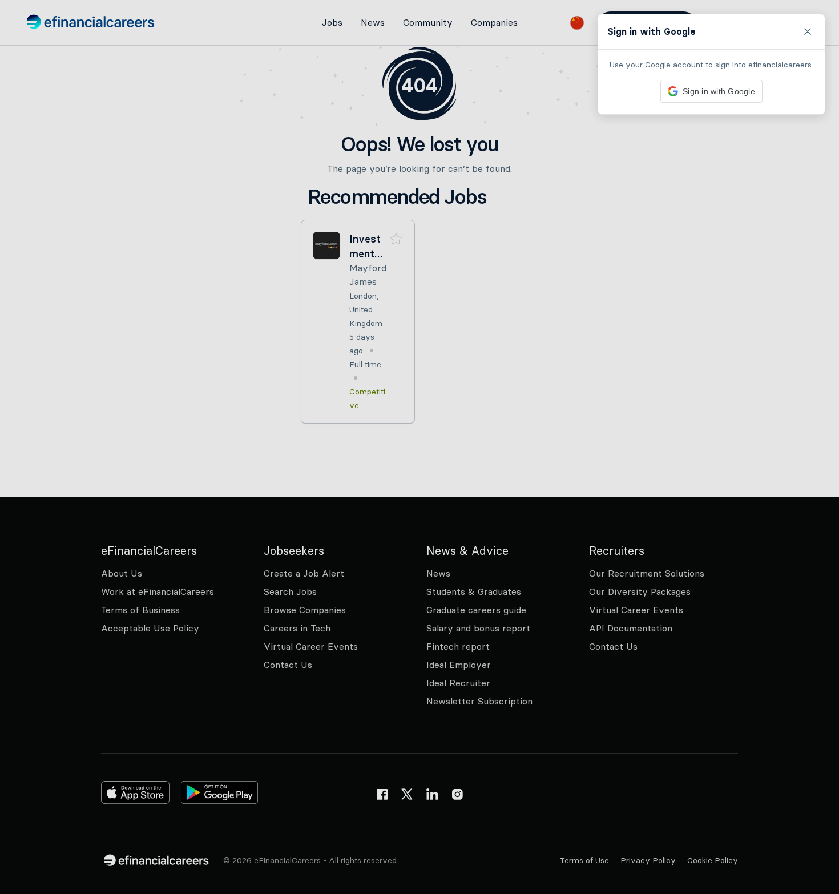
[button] (419, 447)
